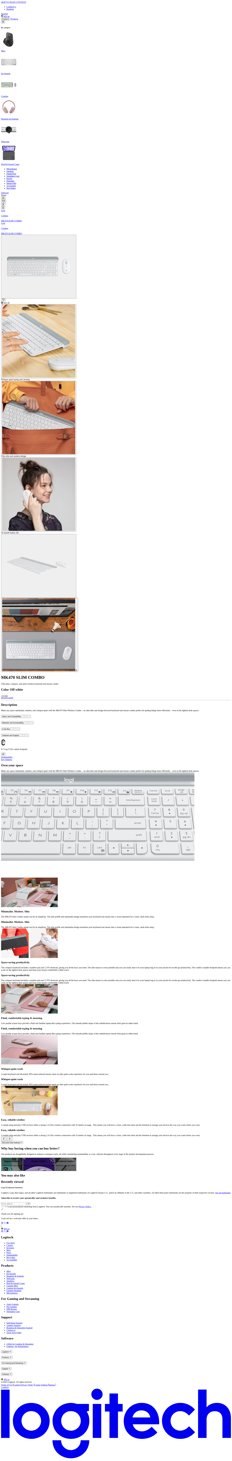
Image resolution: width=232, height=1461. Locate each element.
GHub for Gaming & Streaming (19, 1344)
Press (8, 1252)
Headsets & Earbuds (15, 1276)
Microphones (12, 1293)
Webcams (10, 1278)
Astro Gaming (12, 1304)
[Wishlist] (3, 201)
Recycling (10, 1257)
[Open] (3, 208)
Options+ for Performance (17, 1346)
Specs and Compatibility (11, 717)
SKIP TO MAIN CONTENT (13, 2)
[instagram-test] (2, 1223)
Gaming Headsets (13, 1290)
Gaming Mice (12, 1286)
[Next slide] (9, 1139)
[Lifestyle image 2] (38, 418)
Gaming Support (13, 1325)
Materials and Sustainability (13, 723)
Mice (8, 1271)
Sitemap (51, 1385)
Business (10, 9)
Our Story (10, 1243)
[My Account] (3, 205)
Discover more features (11, 1143)
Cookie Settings (41, 1385)
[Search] (3, 198)
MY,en (7, 16)
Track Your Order (13, 1332)
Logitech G (11, 7)
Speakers (10, 1281)
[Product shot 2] (38, 566)
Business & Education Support (19, 1328)
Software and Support (10, 735)
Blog (8, 1250)
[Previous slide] (3, 1139)
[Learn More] (3, 754)
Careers (9, 1245)
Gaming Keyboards (14, 1288)
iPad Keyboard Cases (15, 1283)
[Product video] (39, 635)
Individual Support (14, 1323)
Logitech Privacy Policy (23, 1385)
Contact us (10, 1330)
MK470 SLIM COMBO (11, 221)
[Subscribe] (28, 1203)
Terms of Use (6, 1385)
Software (5, 193)
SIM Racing (11, 1309)
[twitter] (5, 1223)
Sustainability (12, 1255)
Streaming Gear (13, 1311)
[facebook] (7, 1223)
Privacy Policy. (85, 1206)
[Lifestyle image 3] (38, 494)
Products (5, 19)
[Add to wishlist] (3, 299)
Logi (3, 211)
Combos (4, 216)
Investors (10, 1248)
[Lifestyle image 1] (38, 341)
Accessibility (11, 1260)
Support (4, 14)
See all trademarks (223, 1193)
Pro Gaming (11, 1307)
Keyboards (11, 1274)
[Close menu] (3, 22)
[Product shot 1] (38, 266)
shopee (4, 698)
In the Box (6, 729)
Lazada (10, 698)
